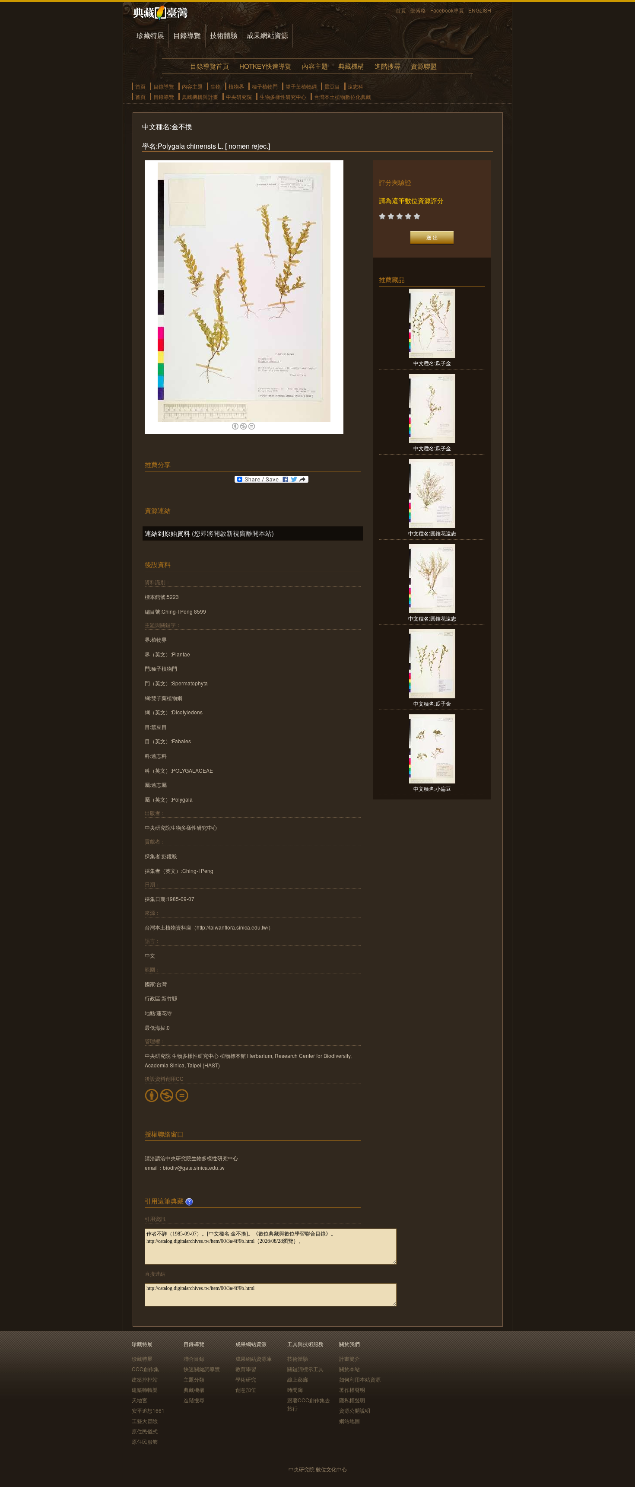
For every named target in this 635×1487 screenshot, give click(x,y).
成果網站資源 (267, 35)
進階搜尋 (387, 65)
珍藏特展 (150, 35)
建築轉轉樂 (145, 1389)
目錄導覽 (187, 35)
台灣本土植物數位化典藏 (342, 96)
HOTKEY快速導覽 (265, 65)
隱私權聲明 (352, 1400)
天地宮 (139, 1400)
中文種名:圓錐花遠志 (432, 533)
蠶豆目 (332, 86)
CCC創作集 (145, 1368)
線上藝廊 (297, 1379)
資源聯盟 (424, 65)
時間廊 (295, 1389)
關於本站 (349, 1368)
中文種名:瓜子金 (432, 362)
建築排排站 (145, 1379)
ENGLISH (479, 10)
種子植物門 (265, 86)
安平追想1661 (148, 1410)
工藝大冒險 (145, 1420)
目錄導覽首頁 (209, 65)
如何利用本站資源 (360, 1379)
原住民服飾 (145, 1441)
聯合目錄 (194, 1358)
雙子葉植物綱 (301, 86)
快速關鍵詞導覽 (202, 1368)
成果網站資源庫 (253, 1358)
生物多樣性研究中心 (283, 96)
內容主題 (315, 65)
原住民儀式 (145, 1431)
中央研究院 (239, 96)
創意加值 (245, 1389)
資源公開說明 (354, 1410)
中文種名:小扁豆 (432, 788)
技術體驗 (224, 35)
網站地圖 (349, 1420)
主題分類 (194, 1379)
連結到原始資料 (167, 533)
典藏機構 (351, 65)
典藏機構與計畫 (200, 96)
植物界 (236, 86)
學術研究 (245, 1379)
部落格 (418, 10)
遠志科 (355, 86)
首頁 (401, 10)
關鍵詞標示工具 (305, 1368)
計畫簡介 (349, 1358)
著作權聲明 (352, 1389)
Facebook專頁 (447, 10)
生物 (215, 86)
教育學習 (245, 1368)
